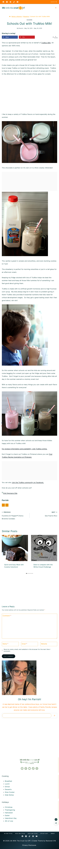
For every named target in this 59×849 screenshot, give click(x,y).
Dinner (7, 787)
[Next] (54, 553)
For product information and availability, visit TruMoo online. (24, 449)
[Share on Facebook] (1, 423)
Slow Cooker (10, 792)
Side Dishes (9, 795)
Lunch (7, 784)
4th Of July (44, 833)
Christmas (8, 807)
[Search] (54, 715)
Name (5, 644)
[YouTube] (17, 1)
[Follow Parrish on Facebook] (3, 505)
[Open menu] (55, 8)
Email (24, 644)
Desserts (8, 789)
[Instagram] (6, 1)
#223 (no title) (20, 833)
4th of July (9, 821)
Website (44, 644)
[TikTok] (14, 1)
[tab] (26, 573)
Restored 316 (51, 841)
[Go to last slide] (4, 553)
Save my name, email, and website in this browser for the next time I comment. (27, 650)
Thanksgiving (10, 810)
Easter (7, 815)
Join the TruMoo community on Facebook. (28, 482)
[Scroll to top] (55, 827)
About (53, 833)
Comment (7, 616)
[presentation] (15, 548)
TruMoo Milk (46, 43)
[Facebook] (3, 1)
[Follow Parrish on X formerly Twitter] (6, 505)
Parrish (21, 28)
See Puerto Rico (51, 514)
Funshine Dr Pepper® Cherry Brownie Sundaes (12, 515)
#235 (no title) (33, 833)
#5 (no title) (8, 833)
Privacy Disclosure (29, 845)
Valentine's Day (11, 818)
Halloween (9, 813)
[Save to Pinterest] (1, 426)
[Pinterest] (10, 1)
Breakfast (8, 781)
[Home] (9, 16)
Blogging (29, 19)
